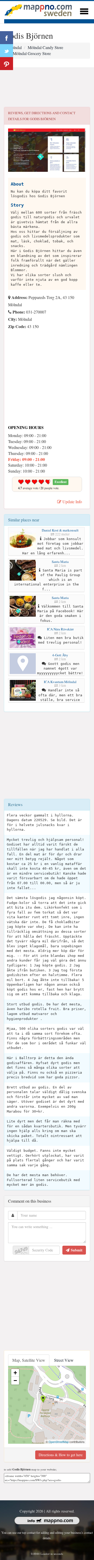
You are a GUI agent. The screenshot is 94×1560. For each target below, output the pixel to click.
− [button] (15, 1380)
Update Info (71, 501)
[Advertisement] (47, 87)
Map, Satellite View (28, 1360)
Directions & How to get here (61, 1454)
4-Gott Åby (60, 655)
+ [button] (15, 1373)
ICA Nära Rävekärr (60, 629)
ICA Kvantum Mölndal (60, 681)
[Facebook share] (6, 37)
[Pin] (6, 63)
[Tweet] (6, 50)
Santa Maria (60, 561)
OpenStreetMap (59, 1442)
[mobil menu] (84, 10)
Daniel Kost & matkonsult (60, 530)
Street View (64, 1360)
